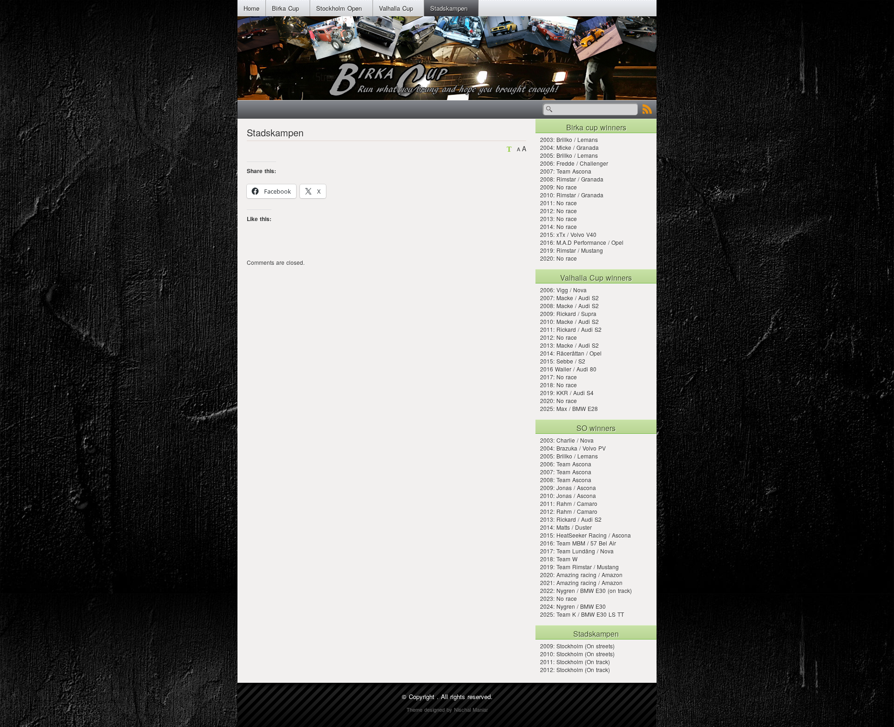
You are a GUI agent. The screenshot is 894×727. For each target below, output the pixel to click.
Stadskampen (448, 8)
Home (251, 8)
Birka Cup (285, 8)
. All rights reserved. (465, 696)
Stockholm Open (339, 8)
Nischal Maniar (471, 709)
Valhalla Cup (396, 8)
